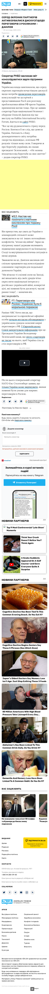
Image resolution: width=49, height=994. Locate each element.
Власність (28, 947)
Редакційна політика (10, 854)
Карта (4, 858)
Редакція (5, 847)
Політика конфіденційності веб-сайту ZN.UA (15, 986)
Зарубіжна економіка (32, 918)
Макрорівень (7, 921)
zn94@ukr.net (28, 878)
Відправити (24, 454)
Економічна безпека (32, 925)
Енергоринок (7, 925)
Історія (26, 936)
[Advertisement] (24, 184)
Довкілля (5, 943)
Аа (25, 4)
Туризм (27, 943)
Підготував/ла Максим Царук (15, 408)
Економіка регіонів (9, 932)
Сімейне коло (29, 940)
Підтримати (36, 4)
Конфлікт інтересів (31, 921)
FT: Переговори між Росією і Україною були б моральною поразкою (26, 304)
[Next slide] (45, 9)
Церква (4, 947)
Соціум (26, 932)
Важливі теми (7, 10)
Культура (5, 950)
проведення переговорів (31, 94)
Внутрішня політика (9, 914)
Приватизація (7, 929)
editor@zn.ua (33, 882)
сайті (25, 121)
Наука (4, 936)
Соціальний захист (31, 914)
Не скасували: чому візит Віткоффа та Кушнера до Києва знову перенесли (18, 821)
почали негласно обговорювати (26, 319)
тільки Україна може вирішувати (20, 386)
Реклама (5, 851)
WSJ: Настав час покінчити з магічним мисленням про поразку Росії (26, 221)
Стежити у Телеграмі (26, 482)
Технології (6, 939)
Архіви (4, 843)
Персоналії (28, 929)
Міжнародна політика (10, 918)
